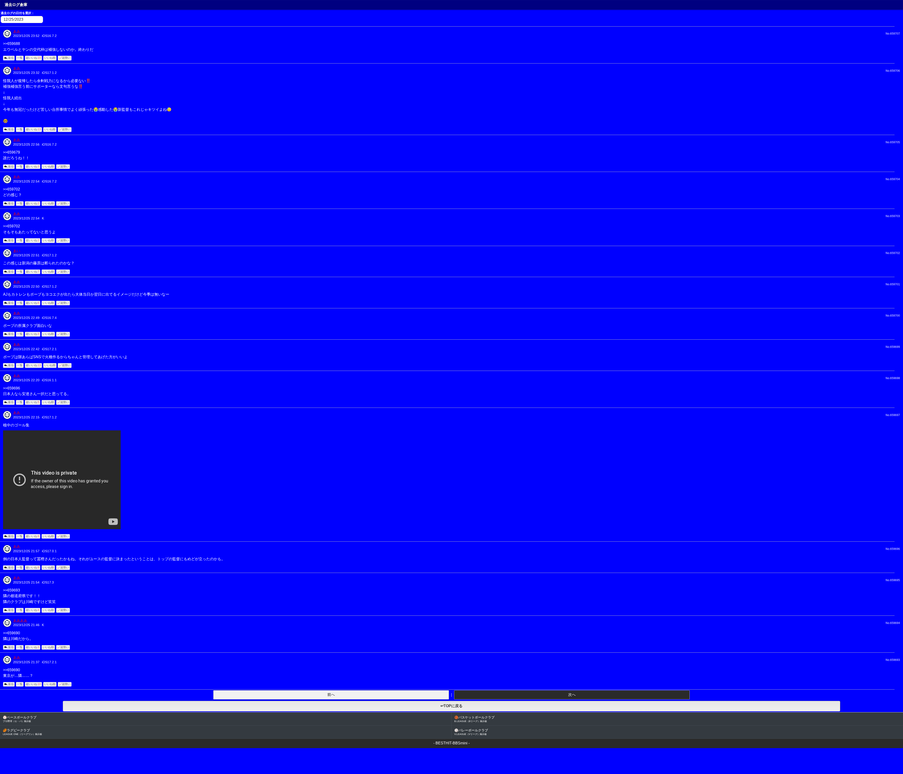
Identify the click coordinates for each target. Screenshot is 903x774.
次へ (572, 695)
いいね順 (49, 57)
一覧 (20, 57)
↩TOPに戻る (451, 706)
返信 (11, 57)
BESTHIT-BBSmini (451, 743)
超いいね (33, 57)
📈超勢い (65, 57)
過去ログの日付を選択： (17, 13)
